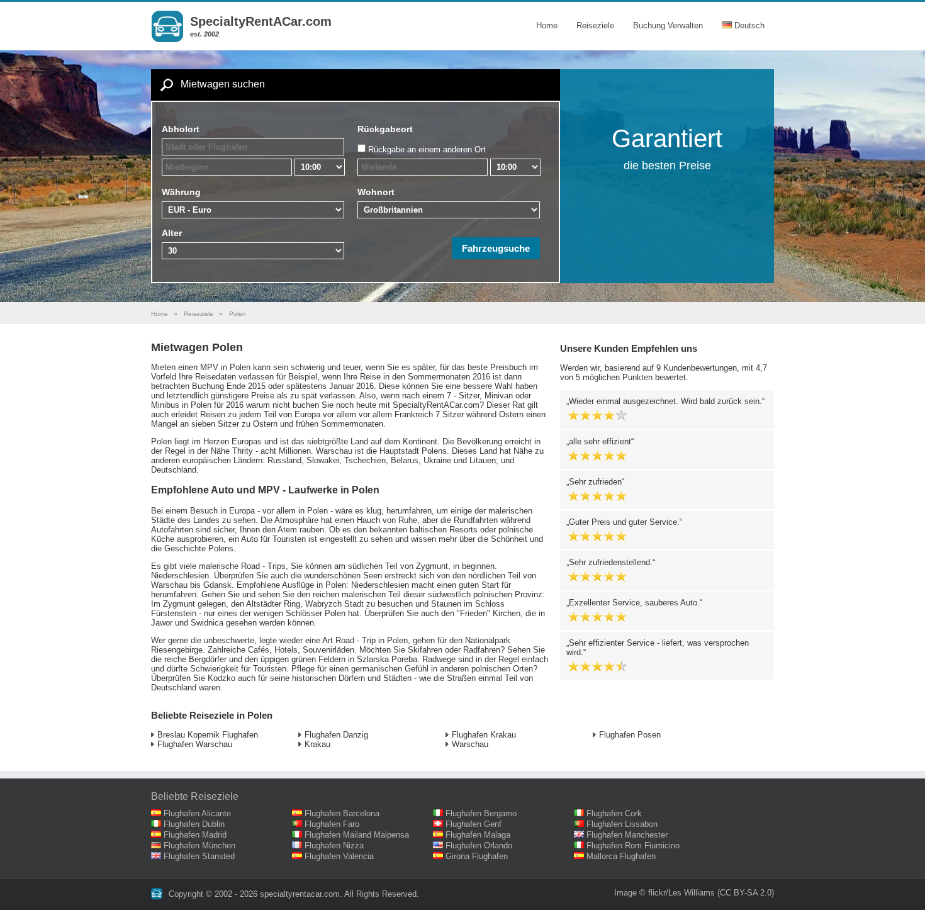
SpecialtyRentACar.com (261, 21)
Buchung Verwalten (668, 25)
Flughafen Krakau (484, 734)
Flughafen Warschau (194, 744)
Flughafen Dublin (194, 824)
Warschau (470, 744)
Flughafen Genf (474, 824)
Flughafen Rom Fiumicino (633, 845)
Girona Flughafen (477, 856)
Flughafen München (199, 845)
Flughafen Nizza (334, 845)
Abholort (180, 129)
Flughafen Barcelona (342, 813)
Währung (181, 192)
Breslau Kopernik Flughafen (207, 734)
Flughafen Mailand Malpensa (357, 835)
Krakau (317, 744)
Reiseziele (595, 25)
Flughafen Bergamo (481, 813)
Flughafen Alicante (197, 813)
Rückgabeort (385, 129)
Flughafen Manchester (627, 835)
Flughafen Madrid (195, 835)
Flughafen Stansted (199, 856)
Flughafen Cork (614, 813)
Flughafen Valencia (339, 856)
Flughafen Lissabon (622, 824)
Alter (172, 233)
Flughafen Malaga (478, 835)
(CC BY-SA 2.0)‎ (745, 892)
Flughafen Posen (630, 734)
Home (547, 25)
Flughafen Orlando (479, 845)
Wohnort (376, 192)
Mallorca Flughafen (621, 856)
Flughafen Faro (332, 824)
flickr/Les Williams (681, 892)
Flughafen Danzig (336, 734)
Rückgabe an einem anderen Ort (427, 149)
